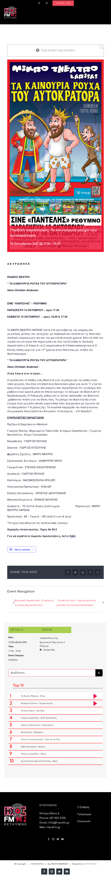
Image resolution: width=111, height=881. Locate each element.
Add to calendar (22, 549)
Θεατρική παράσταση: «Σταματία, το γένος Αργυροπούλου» (34, 603)
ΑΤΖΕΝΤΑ (13, 659)
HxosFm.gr (53, 827)
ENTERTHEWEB (90, 864)
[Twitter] (58, 839)
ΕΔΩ (72, 536)
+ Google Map (48, 649)
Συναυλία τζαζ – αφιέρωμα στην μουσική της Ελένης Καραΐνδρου (76, 603)
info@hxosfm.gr (59, 822)
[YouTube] (62, 839)
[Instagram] (53, 839)
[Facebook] (48, 839)
